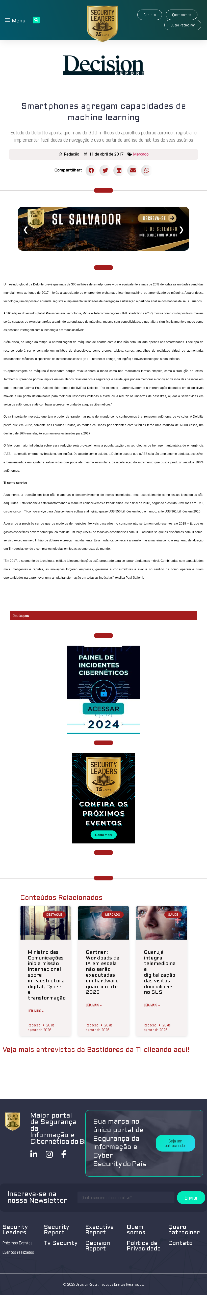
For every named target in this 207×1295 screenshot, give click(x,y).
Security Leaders (15, 1230)
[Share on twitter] (105, 170)
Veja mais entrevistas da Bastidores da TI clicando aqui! (96, 1050)
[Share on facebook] (91, 170)
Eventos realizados (18, 1252)
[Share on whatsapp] (146, 170)
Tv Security (60, 1243)
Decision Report (97, 1246)
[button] (149, 15)
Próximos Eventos (18, 1243)
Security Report (56, 1230)
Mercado (141, 154)
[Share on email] (133, 170)
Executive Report (99, 1230)
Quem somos (136, 1230)
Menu (17, 21)
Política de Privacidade (144, 1246)
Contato (180, 1243)
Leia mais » (36, 1011)
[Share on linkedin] (119, 170)
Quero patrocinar (184, 1230)
